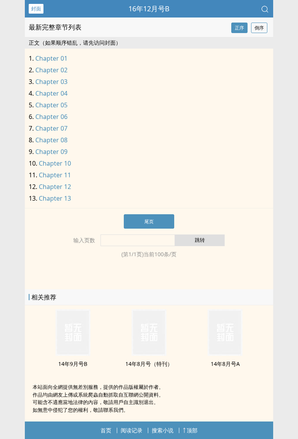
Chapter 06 (51, 116)
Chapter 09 (51, 151)
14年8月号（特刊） (149, 363)
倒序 (259, 27)
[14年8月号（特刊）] (149, 353)
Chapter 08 (51, 140)
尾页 (149, 221)
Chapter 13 (55, 198)
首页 (105, 430)
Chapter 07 (51, 128)
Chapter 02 (51, 70)
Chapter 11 (55, 175)
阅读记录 (131, 430)
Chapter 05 (51, 105)
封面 (36, 8)
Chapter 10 (55, 163)
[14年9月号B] (72, 353)
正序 (239, 27)
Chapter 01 (51, 58)
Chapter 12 (55, 186)
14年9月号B (72, 363)
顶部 (192, 430)
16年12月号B (149, 8)
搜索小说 (162, 430)
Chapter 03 (51, 81)
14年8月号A (225, 363)
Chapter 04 (51, 93)
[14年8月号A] (225, 353)
